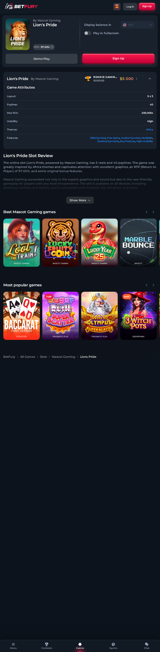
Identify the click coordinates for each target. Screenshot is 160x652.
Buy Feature (127, 141)
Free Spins (113, 137)
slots (43, 357)
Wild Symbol (98, 137)
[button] (21, 243)
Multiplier (147, 137)
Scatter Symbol (130, 137)
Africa (149, 129)
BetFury (9, 357)
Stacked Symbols (108, 141)
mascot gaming (63, 357)
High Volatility (144, 141)
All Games (27, 357)
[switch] (119, 33)
